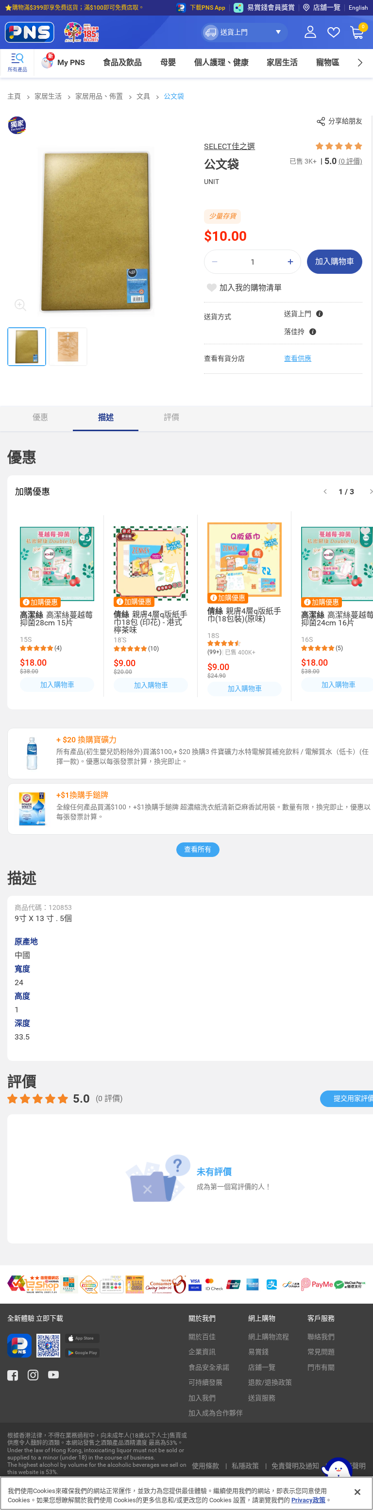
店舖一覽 (326, 7)
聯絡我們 (321, 1337)
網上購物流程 (268, 1337)
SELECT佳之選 (229, 146)
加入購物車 (334, 261)
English (358, 7)
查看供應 (297, 358)
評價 (171, 417)
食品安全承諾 (208, 1367)
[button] (244, 32)
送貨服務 (261, 1398)
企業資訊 (202, 1352)
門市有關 (321, 1367)
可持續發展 (205, 1382)
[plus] (290, 262)
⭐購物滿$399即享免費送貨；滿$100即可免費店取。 (74, 7)
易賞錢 (258, 1352)
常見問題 (321, 1352)
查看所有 (197, 849)
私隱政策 (246, 1466)
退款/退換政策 (270, 1382)
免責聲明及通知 (296, 1466)
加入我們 (202, 1398)
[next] (359, 62)
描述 (106, 417)
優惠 (40, 417)
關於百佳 (202, 1337)
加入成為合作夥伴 (215, 1413)
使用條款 (206, 1466)
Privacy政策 (308, 1500)
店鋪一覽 (261, 1367)
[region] (186, 1493)
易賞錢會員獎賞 (271, 7)
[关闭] (357, 1492)
